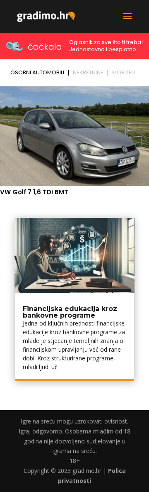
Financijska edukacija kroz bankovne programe (70, 312)
